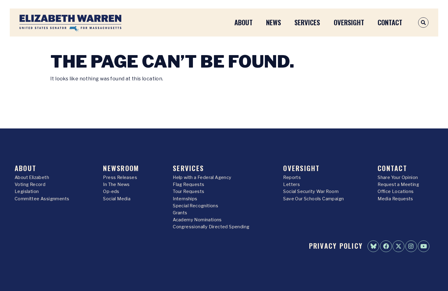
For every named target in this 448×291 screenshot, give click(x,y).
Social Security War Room (311, 191)
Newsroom (121, 168)
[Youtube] (423, 246)
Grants (180, 213)
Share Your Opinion (398, 177)
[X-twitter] (398, 246)
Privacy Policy (336, 245)
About (243, 22)
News (273, 22)
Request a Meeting (398, 184)
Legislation (27, 191)
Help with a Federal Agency (202, 177)
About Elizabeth (32, 177)
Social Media (116, 199)
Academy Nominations (197, 220)
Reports (292, 177)
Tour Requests (188, 191)
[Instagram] (411, 246)
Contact (390, 22)
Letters (291, 184)
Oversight (349, 22)
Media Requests (395, 199)
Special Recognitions (195, 206)
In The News (116, 184)
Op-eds (111, 191)
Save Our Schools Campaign (313, 199)
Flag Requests (188, 184)
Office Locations (396, 191)
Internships (185, 199)
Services (307, 22)
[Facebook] (386, 246)
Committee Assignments (42, 199)
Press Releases (120, 177)
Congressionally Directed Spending (211, 227)
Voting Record (30, 184)
